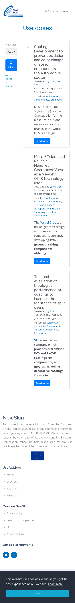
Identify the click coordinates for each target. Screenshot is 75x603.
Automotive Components (46, 97)
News (9, 495)
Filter (11, 67)
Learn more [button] (55, 584)
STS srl (53, 311)
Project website (15, 534)
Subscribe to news (58, 11)
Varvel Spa (55, 186)
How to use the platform (20, 520)
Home (10, 474)
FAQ (8, 527)
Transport (39, 208)
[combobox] (11, 51)
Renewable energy (44, 205)
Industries (11, 44)
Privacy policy (14, 513)
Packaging (39, 212)
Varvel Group (49, 222)
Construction (53, 208)
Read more (42, 141)
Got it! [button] (38, 593)
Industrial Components (45, 213)
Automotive (55, 99)
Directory (11, 481)
